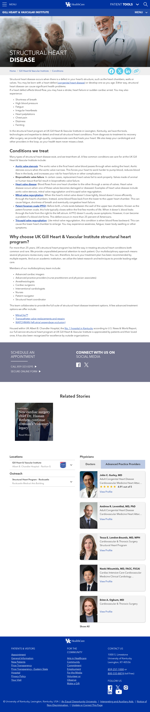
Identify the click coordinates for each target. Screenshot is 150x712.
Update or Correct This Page (87, 705)
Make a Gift (73, 684)
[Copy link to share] (136, 71)
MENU (139, 12)
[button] (9, 4)
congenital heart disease (71, 83)
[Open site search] (145, 4)
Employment (74, 669)
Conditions (57, 71)
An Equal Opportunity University (79, 702)
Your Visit (16, 680)
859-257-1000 (116, 669)
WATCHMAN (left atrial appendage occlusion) (40, 322)
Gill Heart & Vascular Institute (34, 71)
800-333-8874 (116, 674)
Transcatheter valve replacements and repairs (40, 319)
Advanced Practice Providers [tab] (123, 464)
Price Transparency (21, 666)
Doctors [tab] (90, 464)
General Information (22, 658)
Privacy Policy (18, 676)
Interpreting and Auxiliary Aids (117, 702)
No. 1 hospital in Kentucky (79, 328)
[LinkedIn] (110, 692)
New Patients (18, 662)
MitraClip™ (22, 315)
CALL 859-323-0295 (22, 367)
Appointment (18, 655)
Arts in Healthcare (76, 658)
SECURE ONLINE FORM (24, 372)
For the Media (74, 673)
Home (13, 71)
